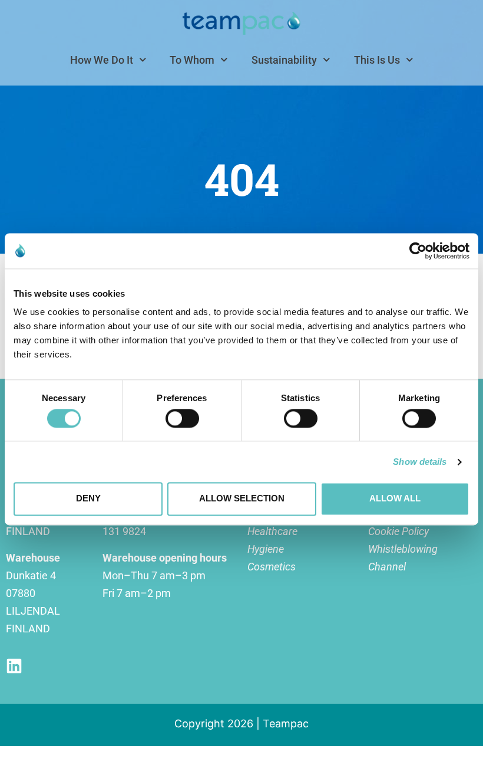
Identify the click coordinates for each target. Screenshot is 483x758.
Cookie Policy (398, 531)
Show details (419, 462)
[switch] (182, 418)
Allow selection (241, 499)
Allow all (395, 499)
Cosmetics (271, 566)
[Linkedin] (14, 666)
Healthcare (272, 531)
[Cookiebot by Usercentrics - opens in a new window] (417, 251)
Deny (88, 499)
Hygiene (265, 549)
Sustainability (284, 60)
